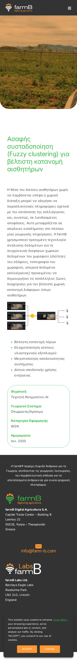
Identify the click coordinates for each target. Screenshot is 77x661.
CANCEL (50, 649)
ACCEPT (27, 649)
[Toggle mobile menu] (70, 8)
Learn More (60, 619)
